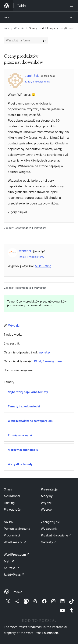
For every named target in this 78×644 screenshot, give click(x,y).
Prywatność (12, 509)
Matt (9, 561)
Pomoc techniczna (17, 529)
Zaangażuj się (50, 522)
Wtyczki (19, 28)
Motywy (47, 496)
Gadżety (49, 542)
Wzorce (46, 509)
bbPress (11, 568)
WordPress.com (17, 554)
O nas (8, 489)
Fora (6, 17)
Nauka (8, 522)
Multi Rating (43, 266)
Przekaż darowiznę (56, 535)
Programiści (12, 535)
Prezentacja (49, 489)
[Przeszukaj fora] (44, 40)
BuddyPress (14, 575)
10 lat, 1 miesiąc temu (37, 81)
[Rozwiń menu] (72, 5)
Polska (17, 592)
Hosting (9, 503)
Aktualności (12, 496)
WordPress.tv (15, 542)
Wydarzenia (49, 529)
